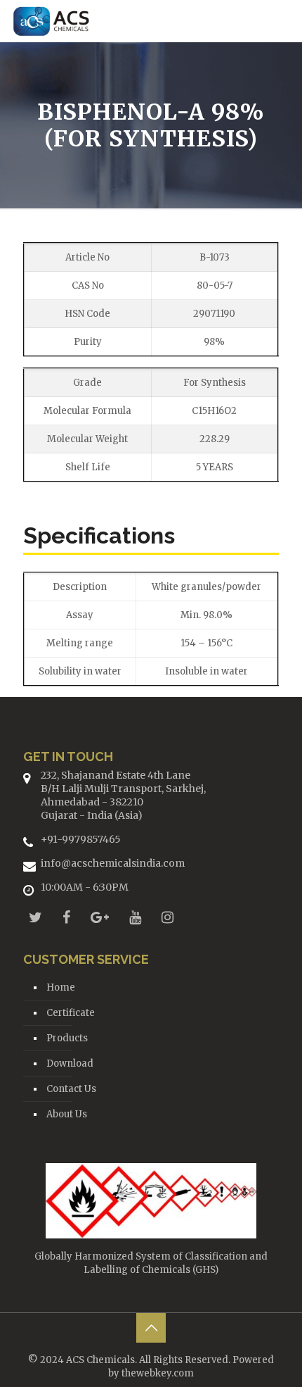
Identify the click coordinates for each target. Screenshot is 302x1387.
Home (60, 987)
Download (69, 1063)
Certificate (70, 1013)
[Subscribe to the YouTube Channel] (135, 917)
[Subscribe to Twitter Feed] (35, 917)
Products (67, 1038)
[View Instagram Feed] (167, 917)
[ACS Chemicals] (51, 21)
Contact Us (71, 1089)
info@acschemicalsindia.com (113, 863)
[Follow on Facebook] (66, 917)
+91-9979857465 (81, 839)
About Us (66, 1114)
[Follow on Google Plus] (100, 917)
